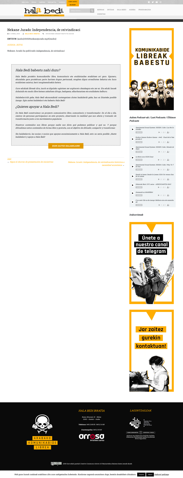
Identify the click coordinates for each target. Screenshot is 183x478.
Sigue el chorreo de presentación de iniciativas (31, 161)
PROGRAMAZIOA (144, 10)
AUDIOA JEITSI (15, 44)
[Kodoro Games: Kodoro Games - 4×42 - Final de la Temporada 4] (132, 139)
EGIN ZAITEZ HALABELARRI (66, 145)
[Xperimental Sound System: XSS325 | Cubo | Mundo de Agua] (132, 148)
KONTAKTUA (52, 2)
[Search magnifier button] (92, 10)
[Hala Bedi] (44, 12)
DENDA (34, 2)
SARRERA (62, 2)
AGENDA (132, 10)
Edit (9, 159)
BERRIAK (100, 10)
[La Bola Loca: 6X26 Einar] (132, 157)
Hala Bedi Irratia (32, 34)
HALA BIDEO (121, 10)
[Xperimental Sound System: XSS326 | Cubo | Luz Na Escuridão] (132, 129)
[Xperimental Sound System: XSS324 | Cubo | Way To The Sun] (132, 166)
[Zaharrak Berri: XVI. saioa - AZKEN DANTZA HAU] (132, 185)
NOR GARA (25, 2)
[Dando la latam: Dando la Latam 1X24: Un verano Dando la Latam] (132, 176)
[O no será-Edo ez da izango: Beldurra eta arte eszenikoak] (132, 202)
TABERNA (42, 2)
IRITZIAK (110, 10)
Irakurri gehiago (161, 474)
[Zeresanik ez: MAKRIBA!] (132, 193)
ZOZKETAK (101, 14)
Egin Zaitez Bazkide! (73, 3)
